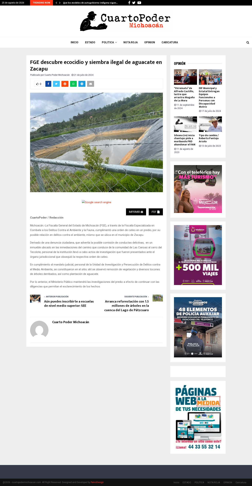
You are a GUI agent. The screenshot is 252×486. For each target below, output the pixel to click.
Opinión (179, 63)
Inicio (74, 42)
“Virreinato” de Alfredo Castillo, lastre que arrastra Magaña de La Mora (184, 94)
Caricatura (170, 42)
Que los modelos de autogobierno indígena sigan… (90, 3)
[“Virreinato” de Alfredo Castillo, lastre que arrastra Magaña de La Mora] (185, 77)
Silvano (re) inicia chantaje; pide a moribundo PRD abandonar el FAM (184, 140)
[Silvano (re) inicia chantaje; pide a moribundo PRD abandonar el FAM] (185, 124)
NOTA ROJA (130, 42)
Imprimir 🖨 (136, 211)
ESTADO (90, 42)
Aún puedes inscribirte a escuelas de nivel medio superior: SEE (69, 304)
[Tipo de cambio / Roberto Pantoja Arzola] (210, 124)
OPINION (149, 42)
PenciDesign (97, 482)
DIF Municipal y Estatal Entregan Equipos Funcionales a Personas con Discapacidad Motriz (209, 97)
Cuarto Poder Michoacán (57, 75)
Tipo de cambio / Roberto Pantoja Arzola (209, 138)
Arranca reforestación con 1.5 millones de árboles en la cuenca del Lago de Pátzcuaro (126, 306)
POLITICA (108, 42)
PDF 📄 (156, 211)
